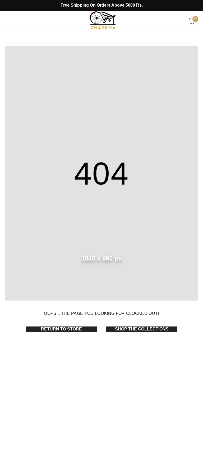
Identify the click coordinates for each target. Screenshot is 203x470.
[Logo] (103, 20)
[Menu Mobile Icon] (8, 20)
